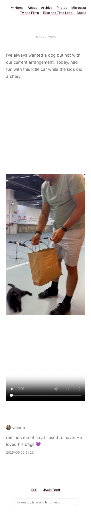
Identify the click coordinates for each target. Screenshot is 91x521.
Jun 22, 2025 (45, 37)
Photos (62, 8)
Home (17, 8)
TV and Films (29, 13)
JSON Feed (51, 490)
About (32, 8)
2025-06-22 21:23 (20, 452)
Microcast (78, 8)
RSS (34, 490)
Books (81, 13)
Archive (46, 8)
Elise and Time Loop (58, 13)
